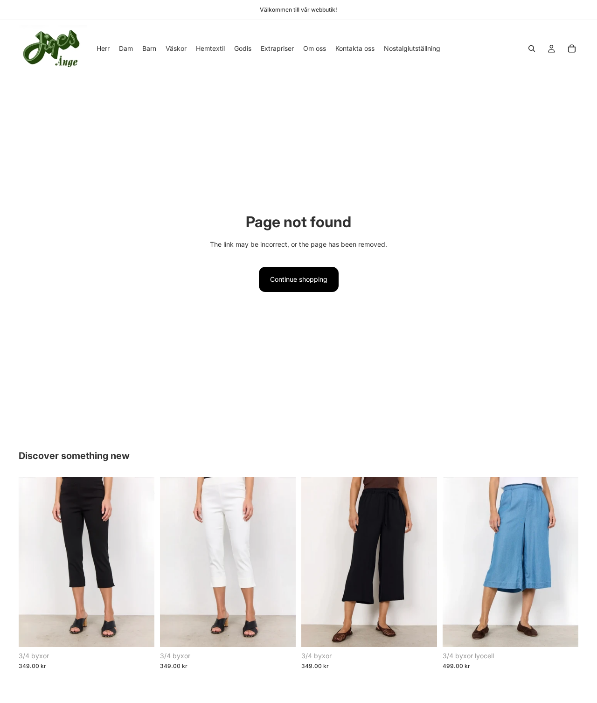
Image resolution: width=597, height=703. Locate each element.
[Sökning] (531, 48)
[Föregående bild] (33, 562)
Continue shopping (298, 279)
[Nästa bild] (140, 562)
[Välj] (140, 632)
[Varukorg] (572, 48)
